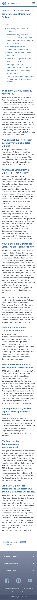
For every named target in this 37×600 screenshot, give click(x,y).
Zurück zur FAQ (7, 544)
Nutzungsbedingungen (11, 588)
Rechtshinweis (28, 588)
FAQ (11, 10)
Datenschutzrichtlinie (18, 592)
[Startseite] (11, 3)
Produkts (27, 403)
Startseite (5, 10)
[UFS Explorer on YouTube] (30, 581)
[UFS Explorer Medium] (18, 581)
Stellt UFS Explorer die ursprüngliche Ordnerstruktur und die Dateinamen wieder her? (20, 79)
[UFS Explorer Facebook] (7, 581)
